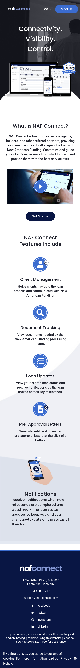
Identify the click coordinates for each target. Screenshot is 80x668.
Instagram (44, 619)
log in (47, 9)
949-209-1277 (41, 591)
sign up (66, 9)
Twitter (41, 612)
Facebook (43, 605)
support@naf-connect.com (41, 597)
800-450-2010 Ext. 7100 (31, 641)
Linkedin (42, 626)
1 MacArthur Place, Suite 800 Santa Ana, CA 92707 (41, 582)
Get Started (40, 216)
